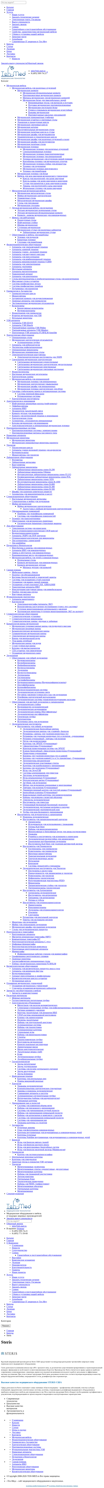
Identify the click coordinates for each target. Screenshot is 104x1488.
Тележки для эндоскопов (34, 166)
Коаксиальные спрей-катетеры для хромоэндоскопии (47, 795)
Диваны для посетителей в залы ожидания (42, 186)
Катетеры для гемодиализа (24, 1159)
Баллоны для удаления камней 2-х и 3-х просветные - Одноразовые (54, 758)
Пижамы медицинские (38, 112)
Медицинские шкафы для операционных (36, 386)
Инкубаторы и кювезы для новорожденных (32, 548)
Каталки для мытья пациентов (26, 648)
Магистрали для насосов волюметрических (37, 1005)
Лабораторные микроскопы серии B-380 (36, 487)
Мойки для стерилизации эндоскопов (29, 924)
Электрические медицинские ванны (29, 636)
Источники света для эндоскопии (32, 721)
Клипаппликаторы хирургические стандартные (39, 1088)
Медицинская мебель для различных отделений (34, 88)
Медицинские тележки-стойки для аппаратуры (44, 164)
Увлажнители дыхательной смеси (27, 411)
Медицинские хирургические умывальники (37, 384)
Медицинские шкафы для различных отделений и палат (43, 139)
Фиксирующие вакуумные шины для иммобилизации (37, 589)
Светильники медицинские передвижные (36, 367)
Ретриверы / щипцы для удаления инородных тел (45, 734)
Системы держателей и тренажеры (44, 866)
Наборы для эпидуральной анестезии (34, 1022)
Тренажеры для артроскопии (41, 897)
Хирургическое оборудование (20, 335)
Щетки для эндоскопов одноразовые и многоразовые (47, 785)
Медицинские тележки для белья (32, 173)
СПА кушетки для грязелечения (27, 650)
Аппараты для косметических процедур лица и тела (36, 968)
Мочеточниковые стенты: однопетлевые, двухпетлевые (43, 1169)
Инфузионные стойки (27, 222)
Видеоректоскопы (20, 452)
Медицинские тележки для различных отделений (46, 149)
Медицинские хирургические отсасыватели (32, 340)
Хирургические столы (22, 418)
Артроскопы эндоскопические (42, 893)
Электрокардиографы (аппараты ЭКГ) (35, 604)
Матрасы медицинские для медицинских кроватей (46, 98)
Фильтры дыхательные (27, 1020)
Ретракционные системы (28, 396)
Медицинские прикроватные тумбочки (35, 117)
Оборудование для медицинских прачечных (32, 521)
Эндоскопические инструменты (26, 724)
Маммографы (18, 951)
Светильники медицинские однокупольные (37, 362)
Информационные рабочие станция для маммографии (42, 954)
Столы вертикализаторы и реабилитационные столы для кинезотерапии (45, 279)
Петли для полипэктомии (34, 741)
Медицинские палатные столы (31, 144)
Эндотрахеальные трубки (29, 1056)
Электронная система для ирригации (29, 528)
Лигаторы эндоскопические (35, 775)
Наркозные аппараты (16, 435)
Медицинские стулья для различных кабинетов (39, 230)
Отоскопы (33, 912)
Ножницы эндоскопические (36, 817)
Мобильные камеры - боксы (25, 572)
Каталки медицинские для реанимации (30, 423)
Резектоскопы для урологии (41, 875)
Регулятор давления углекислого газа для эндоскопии (42, 694)
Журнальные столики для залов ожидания (42, 188)
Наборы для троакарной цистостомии (34, 1174)
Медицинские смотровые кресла (32, 125)
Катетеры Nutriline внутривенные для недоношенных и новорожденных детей (53, 1137)
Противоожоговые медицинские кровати (42, 95)
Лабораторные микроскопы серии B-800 (36, 484)
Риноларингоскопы (37, 907)
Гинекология (18, 1152)
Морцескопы (34, 883)
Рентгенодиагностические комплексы (29, 946)
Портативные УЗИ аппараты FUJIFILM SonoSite (34, 332)
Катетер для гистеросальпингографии (34, 1154)
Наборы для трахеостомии (29, 1027)
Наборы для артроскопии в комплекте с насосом (39, 1115)
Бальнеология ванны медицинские (22, 624)
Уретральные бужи (26, 1179)
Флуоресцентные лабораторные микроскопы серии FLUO (44, 474)
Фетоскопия (33, 861)
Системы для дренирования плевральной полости (40, 1118)
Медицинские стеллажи (28, 205)
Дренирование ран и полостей (26, 1103)
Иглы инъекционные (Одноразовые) (40, 778)
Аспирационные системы (29, 1025)
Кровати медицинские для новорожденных (37, 562)
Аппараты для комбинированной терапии (31, 259)
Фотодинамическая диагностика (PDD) (46, 880)
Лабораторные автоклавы (24, 462)
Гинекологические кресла (24, 293)
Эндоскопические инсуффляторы (32, 714)
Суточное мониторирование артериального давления (42, 609)
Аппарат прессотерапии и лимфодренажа (31, 976)
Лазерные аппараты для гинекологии (29, 301)
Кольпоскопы (18, 306)
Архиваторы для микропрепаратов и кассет (32, 494)
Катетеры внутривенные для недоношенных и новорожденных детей (49, 1132)
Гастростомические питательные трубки (30, 1000)
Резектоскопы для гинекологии (42, 851)
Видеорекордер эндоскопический (32, 707)
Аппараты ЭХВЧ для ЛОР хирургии (29, 535)
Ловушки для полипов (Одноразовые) (40, 787)
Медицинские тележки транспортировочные (43, 154)
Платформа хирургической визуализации (36, 697)
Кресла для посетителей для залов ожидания (43, 178)
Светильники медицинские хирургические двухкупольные (44, 364)
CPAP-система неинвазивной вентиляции (36, 1015)
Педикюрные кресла (21, 981)
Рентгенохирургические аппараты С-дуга (31, 941)
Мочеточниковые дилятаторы (31, 1167)
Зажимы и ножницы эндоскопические (35, 1091)
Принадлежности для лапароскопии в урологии (50, 873)
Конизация (33, 863)
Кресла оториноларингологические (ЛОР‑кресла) (35, 531)
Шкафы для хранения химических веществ (32, 491)
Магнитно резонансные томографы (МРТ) (31, 937)
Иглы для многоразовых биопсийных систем (38, 1147)
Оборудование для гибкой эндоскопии (30, 658)
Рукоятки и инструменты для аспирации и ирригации (53, 836)
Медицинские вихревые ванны (26, 628)
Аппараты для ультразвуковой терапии (30, 247)
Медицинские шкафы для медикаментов (36, 134)
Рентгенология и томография (20, 932)
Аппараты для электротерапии (26, 264)
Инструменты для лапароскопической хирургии (45, 819)
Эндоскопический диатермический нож (41, 809)
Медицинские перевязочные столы (28, 352)
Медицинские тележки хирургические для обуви (40, 389)
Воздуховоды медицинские (30, 1042)
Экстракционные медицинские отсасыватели (33, 303)
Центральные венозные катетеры (27, 1157)
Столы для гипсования (27, 203)
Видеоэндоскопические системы (32, 690)
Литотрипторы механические (36, 760)
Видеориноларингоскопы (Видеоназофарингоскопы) (41, 682)
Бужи (19, 1054)
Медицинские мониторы (18, 438)
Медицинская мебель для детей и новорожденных (35, 557)
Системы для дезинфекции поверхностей (36, 516)
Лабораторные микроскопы (24, 467)
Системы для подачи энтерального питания (37, 1069)
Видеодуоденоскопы (26, 672)
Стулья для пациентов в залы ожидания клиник (45, 183)
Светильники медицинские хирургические (32, 359)
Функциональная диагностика (20, 597)
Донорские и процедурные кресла (33, 122)
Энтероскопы (23, 675)
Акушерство (17, 1125)
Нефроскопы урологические (41, 878)
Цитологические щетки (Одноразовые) (41, 780)
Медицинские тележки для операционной (42, 156)
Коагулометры (18, 465)
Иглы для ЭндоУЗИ (32, 770)
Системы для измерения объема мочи (34, 1105)
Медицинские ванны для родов (26, 643)
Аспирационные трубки (28, 342)
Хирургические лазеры (22, 376)
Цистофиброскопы (26, 685)
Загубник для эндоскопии (35, 783)
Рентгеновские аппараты (23, 934)
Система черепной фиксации (30, 394)
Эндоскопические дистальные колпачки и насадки (46, 807)
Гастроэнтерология (21, 1061)
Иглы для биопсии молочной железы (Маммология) (41, 1149)
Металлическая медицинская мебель (29, 191)
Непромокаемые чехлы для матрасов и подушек (50, 103)
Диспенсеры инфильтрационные (27, 347)
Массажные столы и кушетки (25, 281)
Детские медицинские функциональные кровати (40, 213)
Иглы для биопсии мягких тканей (33, 1142)
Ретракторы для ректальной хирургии (40, 917)
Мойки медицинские (21, 504)
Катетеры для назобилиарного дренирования (43, 765)
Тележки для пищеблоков (34, 171)
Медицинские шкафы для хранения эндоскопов (34, 927)
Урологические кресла (22, 447)
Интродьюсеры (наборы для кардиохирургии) (38, 1098)
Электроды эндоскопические (36, 800)
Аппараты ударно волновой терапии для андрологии (36, 450)
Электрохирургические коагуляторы (29, 354)
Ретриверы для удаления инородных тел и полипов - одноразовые (53, 736)
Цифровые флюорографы (23, 944)
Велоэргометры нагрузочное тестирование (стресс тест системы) (47, 606)
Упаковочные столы (26, 198)
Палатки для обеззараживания (26, 575)
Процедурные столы (26, 220)
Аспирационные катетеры (29, 1030)
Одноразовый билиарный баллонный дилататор (45, 805)
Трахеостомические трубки (30, 1039)
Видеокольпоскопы (26, 310)
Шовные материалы (21, 998)
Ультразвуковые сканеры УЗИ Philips (29, 328)
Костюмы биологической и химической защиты (34, 577)
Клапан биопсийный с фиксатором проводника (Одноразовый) (52, 751)
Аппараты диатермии (22, 266)
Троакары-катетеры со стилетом (32, 1123)
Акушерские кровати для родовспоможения (32, 298)
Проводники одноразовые (35, 753)
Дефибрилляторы (20, 406)
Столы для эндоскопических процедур (30, 929)
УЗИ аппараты (13, 320)
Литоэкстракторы (25, 1176)
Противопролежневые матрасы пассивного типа (34, 433)
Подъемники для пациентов (25, 288)
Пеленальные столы (26, 560)
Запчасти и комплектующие (25, 993)
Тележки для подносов (27, 237)
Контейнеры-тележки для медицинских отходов (45, 161)
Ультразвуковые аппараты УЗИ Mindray (30, 330)
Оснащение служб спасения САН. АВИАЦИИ (33, 584)
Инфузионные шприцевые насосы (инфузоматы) (34, 403)
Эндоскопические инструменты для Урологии (44, 868)
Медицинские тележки (28, 147)
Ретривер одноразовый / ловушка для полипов (44, 738)
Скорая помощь (13, 570)
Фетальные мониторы (22, 318)
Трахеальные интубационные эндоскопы (47, 841)
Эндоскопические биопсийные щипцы (41, 729)
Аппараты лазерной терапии (25, 249)
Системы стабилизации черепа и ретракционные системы (39, 391)
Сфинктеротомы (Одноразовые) (37, 746)
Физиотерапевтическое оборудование (23, 244)
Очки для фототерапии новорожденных (35, 1130)
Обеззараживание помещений (26, 511)
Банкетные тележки (26, 239)
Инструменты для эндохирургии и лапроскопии (39, 814)
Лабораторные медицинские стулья (39, 232)
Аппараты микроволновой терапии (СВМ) (32, 262)
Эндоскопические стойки (29, 704)
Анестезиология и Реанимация (26, 1003)
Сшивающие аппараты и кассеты (32, 1093)
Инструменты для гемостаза (36, 802)
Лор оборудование (15, 526)
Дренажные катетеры (27, 1100)
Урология (10, 445)
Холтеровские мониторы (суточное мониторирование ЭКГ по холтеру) (50, 611)
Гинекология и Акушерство (19, 291)
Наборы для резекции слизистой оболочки (42, 797)
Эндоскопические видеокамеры (32, 709)
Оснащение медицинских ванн (26, 653)
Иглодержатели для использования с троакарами (50, 824)
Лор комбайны (18, 543)
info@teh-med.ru (38, 71)
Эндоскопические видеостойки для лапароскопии (51, 839)
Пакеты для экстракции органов (38, 919)
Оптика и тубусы (36, 900)
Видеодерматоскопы (21, 973)
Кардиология (18, 601)
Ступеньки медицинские (28, 227)
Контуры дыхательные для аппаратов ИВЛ (37, 1012)
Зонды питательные (26, 1064)
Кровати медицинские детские (31, 565)
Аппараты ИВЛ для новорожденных (29, 550)
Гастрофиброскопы (26, 680)
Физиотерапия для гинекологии (26, 313)
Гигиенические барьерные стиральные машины (39, 523)
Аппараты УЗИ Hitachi (22, 325)
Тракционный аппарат (22, 274)
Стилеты (21, 1037)
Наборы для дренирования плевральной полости (40, 1113)
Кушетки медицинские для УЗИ (27, 315)
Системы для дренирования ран (32, 1120)
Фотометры (17, 460)
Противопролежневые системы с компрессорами (34, 430)
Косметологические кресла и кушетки (29, 978)
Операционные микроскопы (25, 350)
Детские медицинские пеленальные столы (37, 210)
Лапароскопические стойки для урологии (47, 885)
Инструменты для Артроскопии (37, 890)
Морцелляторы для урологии (25, 455)
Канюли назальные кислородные (32, 1044)
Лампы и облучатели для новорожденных (31, 553)
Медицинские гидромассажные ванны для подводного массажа (41, 626)
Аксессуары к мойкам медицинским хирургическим (47, 509)
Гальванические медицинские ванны (29, 633)
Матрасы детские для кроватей (37, 567)
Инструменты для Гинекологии (37, 846)
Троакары (32, 834)
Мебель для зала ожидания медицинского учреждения (42, 176)
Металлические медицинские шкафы (34, 200)
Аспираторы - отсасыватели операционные (32, 420)
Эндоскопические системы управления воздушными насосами (46, 699)
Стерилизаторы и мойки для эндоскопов (30, 501)
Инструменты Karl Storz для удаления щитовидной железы (55, 844)
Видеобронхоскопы (26, 663)
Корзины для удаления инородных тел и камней (45, 756)
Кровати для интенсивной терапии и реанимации (35, 416)
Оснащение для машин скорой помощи (30, 582)
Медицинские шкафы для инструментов (36, 142)
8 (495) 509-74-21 (39, 73)
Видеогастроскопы (26, 668)
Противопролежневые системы (21, 428)
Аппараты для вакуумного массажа (28, 254)
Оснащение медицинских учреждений (24, 983)
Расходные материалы (16, 995)
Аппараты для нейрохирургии (26, 345)
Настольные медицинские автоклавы (29, 499)
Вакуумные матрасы (21, 594)
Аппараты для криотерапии (25, 276)
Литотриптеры (24, 719)
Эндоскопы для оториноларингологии (46, 910)
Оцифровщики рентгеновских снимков (30, 956)
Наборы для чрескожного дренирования (35, 1108)
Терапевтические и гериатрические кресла (37, 137)
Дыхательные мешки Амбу (29, 1052)
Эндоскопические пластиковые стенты (41, 763)
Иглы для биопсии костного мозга (33, 1145)
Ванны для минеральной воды (26, 638)
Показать (6, 1326)
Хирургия (16, 1083)
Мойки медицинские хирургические (34, 195)
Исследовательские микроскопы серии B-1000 (38, 482)
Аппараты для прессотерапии (25, 257)
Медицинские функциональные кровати (41, 93)
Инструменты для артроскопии (42, 895)
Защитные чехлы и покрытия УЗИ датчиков (32, 1162)
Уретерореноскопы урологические (44, 888)
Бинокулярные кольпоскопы (30, 308)
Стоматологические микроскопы (27, 619)
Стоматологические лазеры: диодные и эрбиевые (35, 621)
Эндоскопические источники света (33, 692)
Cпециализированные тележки (37, 151)
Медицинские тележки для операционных (37, 381)
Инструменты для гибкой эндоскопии (34, 726)
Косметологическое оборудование (22, 966)
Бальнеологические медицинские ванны (30, 631)
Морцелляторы (19, 296)
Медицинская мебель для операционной (30, 379)
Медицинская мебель (16, 85)
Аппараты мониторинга (23, 599)
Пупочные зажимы (26, 1127)
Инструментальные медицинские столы (35, 129)
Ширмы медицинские (27, 225)
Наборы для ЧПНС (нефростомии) (33, 1184)
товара (20, 1228)
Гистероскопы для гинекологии (42, 849)
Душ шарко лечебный (22, 641)
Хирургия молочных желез (40, 858)
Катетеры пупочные (26, 1135)
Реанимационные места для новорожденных (32, 555)
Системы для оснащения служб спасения (31, 579)
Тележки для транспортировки (26, 518)
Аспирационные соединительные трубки (36, 1096)
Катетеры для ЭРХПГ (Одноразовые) (40, 743)
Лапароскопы (34, 822)
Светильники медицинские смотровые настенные (40, 369)
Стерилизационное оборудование (22, 496)
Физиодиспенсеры (20, 372)
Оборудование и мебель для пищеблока (30, 235)
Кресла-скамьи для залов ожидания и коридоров (45, 181)
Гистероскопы (23, 677)
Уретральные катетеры (27, 1189)
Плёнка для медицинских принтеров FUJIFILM (34, 964)
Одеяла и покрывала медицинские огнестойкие (50, 110)
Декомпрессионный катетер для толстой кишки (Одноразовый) (52, 790)
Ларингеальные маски (27, 1047)
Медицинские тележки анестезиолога (40, 169)
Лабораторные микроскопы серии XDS (35, 479)
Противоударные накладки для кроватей (47, 115)
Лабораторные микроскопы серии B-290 (36, 469)
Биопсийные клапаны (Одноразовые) (40, 792)
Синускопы (33, 915)
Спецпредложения (15, 1193)
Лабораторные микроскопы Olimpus (34, 472)
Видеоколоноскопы (26, 660)
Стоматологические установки (26, 616)
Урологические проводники (30, 1181)
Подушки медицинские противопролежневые (49, 105)
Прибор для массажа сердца (25, 592)
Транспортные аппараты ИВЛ (26, 587)
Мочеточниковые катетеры (29, 1171)
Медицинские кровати (27, 90)
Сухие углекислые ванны (23, 646)
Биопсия (16, 1140)
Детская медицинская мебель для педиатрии (32, 208)
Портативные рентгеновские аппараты (30, 949)
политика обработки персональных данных (63, 1486)
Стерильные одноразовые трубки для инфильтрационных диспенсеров (50, 1008)
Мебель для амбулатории (23, 217)
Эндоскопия (12, 655)
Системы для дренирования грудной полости (38, 1110)
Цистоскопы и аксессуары (40, 871)
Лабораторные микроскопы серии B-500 (36, 489)
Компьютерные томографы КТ (26, 939)
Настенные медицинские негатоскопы (30, 374)
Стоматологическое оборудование (22, 614)
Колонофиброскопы (26, 687)
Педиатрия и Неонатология (19, 545)
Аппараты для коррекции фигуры (27, 971)
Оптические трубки (26, 716)
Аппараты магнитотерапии (24, 271)
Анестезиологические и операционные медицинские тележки (40, 425)
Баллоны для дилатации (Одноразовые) (41, 768)
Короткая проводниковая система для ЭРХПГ (44, 748)
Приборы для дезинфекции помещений (35, 513)
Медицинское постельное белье (42, 107)
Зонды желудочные (26, 1071)
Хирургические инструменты (25, 398)
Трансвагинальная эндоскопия (42, 856)
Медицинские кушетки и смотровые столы (37, 120)
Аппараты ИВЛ (19, 408)
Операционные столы (22, 337)
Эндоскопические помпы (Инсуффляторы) (37, 712)
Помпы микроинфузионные (30, 1081)
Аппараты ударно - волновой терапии (29, 252)
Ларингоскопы (35, 905)
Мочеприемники (25, 1191)
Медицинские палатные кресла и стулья (35, 132)
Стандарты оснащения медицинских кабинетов (34, 988)
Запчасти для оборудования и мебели (23, 990)
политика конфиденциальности (36, 1486)
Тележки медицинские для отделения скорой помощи (47, 159)
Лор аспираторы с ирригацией (26, 540)
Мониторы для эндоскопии (24, 922)
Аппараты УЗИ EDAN (22, 323)
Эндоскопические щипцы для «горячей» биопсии (46, 731)
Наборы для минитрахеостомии (32, 1034)
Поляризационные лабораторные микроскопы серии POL (44, 477)
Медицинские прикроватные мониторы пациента (35, 443)
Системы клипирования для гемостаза (40, 773)
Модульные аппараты (22, 269)
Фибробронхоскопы (26, 665)
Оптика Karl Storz (36, 827)
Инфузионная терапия (22, 1076)
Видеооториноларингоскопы (25, 533)
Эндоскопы (22, 670)
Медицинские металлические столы (34, 193)
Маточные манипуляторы (40, 853)
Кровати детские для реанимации (27, 413)
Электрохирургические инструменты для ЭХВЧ (39, 357)
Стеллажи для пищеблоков (29, 242)
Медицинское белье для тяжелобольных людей (44, 100)
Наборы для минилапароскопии (43, 829)
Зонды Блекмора (25, 1074)
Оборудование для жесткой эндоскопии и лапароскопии (38, 702)
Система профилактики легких (26, 284)
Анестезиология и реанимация (20, 401)
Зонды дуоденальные (27, 1066)
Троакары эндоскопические (30, 1086)
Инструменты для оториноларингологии (42, 902)
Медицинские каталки (27, 127)
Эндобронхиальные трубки (30, 1059)
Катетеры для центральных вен (31, 1078)
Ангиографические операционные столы (31, 961)
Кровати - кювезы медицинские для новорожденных (41, 215)
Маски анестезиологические (30, 1049)
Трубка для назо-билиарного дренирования (43, 812)
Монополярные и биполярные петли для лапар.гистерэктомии (57, 831)
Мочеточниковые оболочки (30, 1186)
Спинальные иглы (25, 1032)
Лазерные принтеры (21, 959)
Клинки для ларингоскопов (30, 1017)
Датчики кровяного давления (31, 1010)
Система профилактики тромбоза (27, 286)
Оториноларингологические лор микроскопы (33, 538)
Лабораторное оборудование (19, 457)
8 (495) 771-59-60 (20, 1233)
